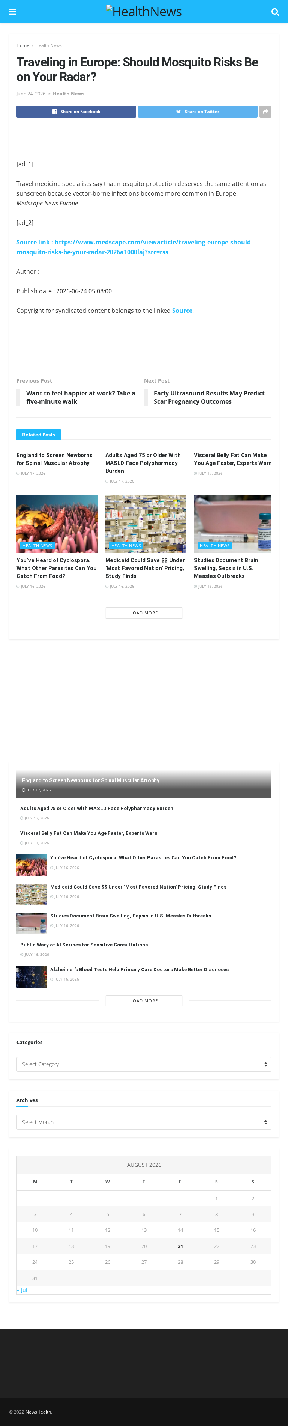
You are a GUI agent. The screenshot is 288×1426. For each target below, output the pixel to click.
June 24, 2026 (30, 93)
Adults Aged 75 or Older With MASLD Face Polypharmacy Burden (143, 463)
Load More (144, 613)
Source (182, 310)
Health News (48, 45)
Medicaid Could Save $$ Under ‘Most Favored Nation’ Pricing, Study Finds (145, 568)
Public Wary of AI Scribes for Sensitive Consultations (84, 945)
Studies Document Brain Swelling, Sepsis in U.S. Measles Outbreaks (226, 568)
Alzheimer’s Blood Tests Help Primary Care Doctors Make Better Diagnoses (139, 969)
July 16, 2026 (32, 586)
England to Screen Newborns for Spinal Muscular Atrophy (90, 780)
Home (22, 45)
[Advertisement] (144, 138)
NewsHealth (38, 1412)
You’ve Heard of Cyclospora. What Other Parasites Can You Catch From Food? (56, 568)
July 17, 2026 (32, 473)
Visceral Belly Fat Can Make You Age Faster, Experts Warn (89, 833)
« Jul (22, 1289)
